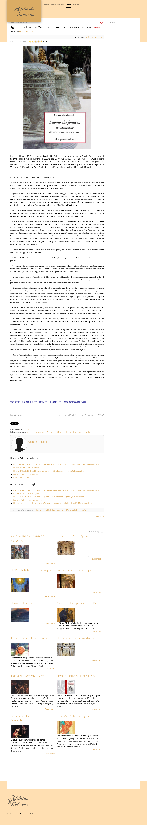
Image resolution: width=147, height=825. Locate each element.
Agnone (42, 432)
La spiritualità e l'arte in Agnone (27, 468)
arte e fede (32, 432)
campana (52, 432)
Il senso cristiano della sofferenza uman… (31, 638)
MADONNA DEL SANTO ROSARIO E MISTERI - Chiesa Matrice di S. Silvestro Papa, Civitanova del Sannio (56, 464)
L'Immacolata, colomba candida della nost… (79, 638)
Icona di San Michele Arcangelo (73, 716)
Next (102, 531)
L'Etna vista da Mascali (23, 477)
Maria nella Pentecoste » (76, 510)
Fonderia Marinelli (66, 432)
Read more (50, 563)
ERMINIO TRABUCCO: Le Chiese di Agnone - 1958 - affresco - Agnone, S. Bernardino (48, 471)
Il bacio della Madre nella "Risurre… (28, 675)
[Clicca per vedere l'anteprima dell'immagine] (57, 97)
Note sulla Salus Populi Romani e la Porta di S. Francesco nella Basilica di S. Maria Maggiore (52, 503)
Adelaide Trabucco (27, 31)
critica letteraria (83, 432)
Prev (98, 531)
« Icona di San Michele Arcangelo (49, 510)
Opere (26, 429)
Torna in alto (98, 516)
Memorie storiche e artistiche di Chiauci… (78, 675)
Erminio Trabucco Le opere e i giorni (29, 474)
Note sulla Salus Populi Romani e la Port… (78, 603)
